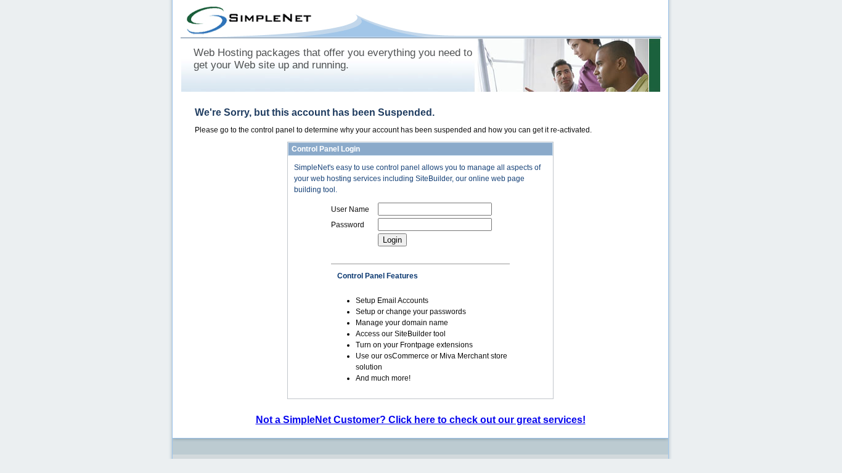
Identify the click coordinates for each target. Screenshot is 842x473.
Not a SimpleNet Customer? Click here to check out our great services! (421, 419)
